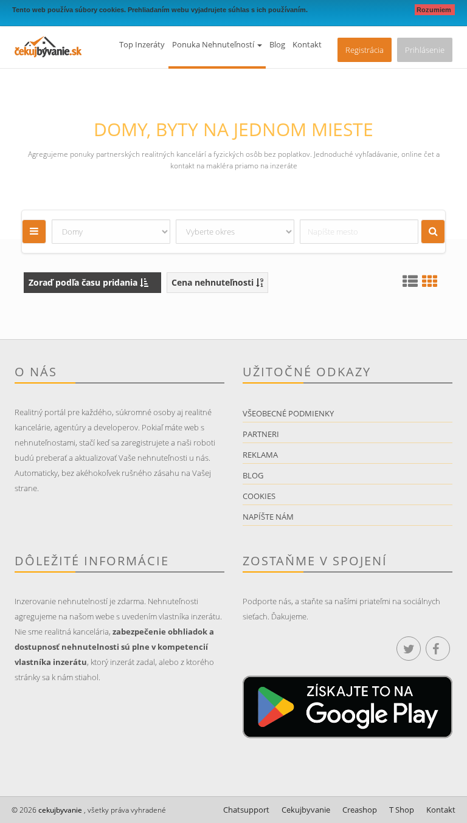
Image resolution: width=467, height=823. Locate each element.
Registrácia (364, 49)
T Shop (401, 809)
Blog (277, 44)
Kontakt (307, 44)
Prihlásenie (425, 49)
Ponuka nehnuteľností (214, 44)
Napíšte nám (268, 516)
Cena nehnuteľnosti (213, 282)
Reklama (260, 454)
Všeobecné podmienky (288, 413)
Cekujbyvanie (306, 809)
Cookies (259, 496)
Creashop (359, 809)
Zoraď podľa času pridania (84, 282)
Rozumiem (435, 9)
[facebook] (438, 648)
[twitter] (408, 648)
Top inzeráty (142, 44)
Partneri (261, 434)
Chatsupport (246, 809)
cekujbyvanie (59, 810)
